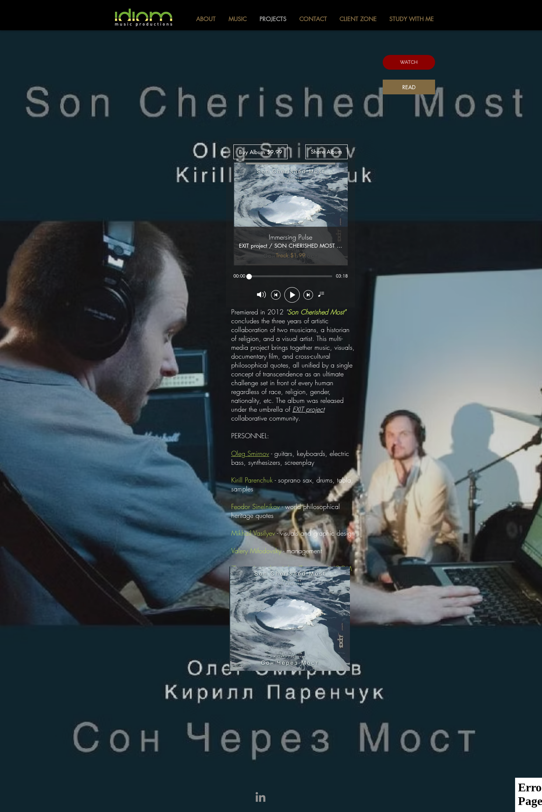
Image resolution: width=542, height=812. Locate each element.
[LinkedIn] (260, 798)
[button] (409, 62)
